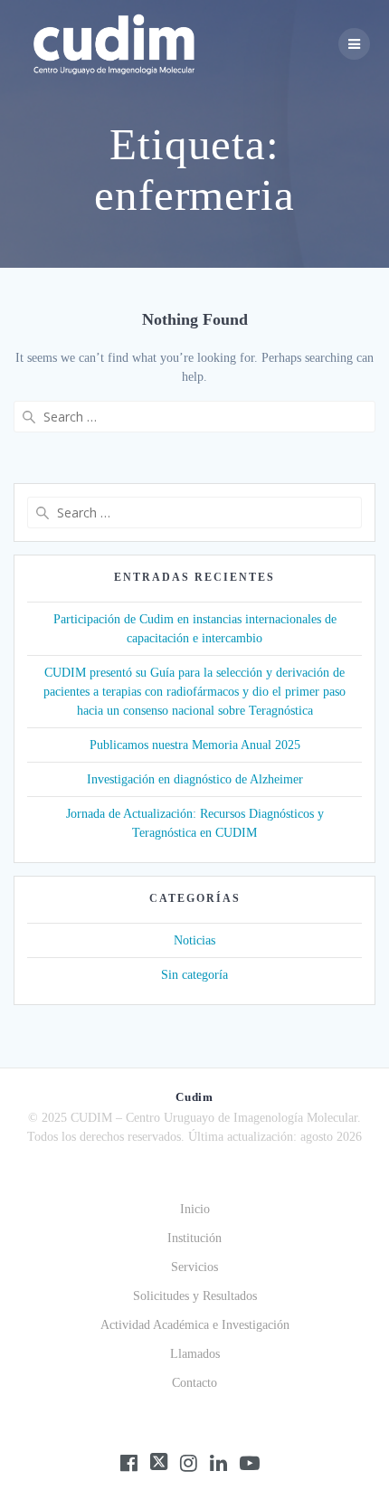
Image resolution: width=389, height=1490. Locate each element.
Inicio (195, 1209)
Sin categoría (194, 975)
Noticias (194, 940)
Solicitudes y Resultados (195, 1296)
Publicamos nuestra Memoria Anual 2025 (195, 745)
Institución (194, 1238)
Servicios (194, 1267)
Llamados (195, 1354)
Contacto (194, 1383)
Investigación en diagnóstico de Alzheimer (195, 779)
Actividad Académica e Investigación (194, 1325)
